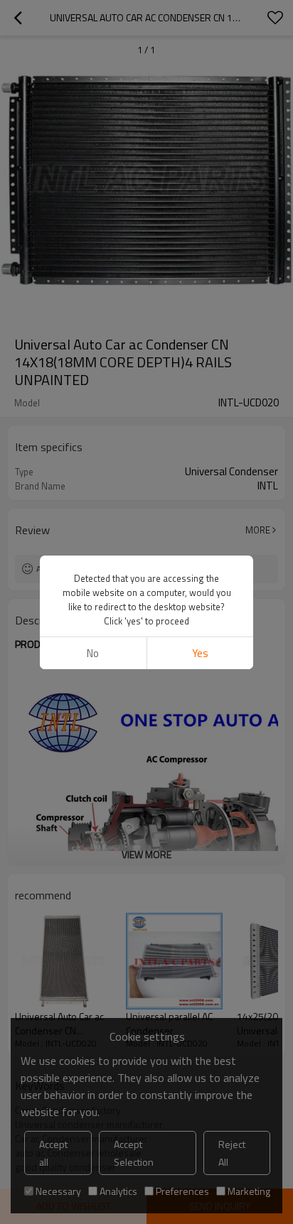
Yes (200, 653)
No (93, 653)
